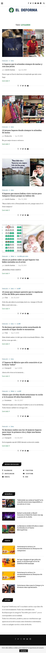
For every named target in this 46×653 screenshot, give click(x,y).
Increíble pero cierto (22, 256)
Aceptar (23, 651)
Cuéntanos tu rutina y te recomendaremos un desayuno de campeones (29, 548)
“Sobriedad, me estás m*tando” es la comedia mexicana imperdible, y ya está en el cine (30, 502)
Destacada (5, 60)
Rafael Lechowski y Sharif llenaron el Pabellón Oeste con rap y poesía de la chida (30, 515)
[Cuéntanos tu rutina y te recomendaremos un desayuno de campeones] (8, 550)
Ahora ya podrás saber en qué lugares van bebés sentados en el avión (20, 261)
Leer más (5, 81)
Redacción (8, 136)
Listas (12, 60)
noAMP (19, 288)
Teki (6, 298)
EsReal (12, 256)
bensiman (8, 400)
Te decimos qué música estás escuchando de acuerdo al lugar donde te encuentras (21, 328)
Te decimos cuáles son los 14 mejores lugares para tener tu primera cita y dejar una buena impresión (22, 432)
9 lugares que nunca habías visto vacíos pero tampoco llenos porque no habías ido (22, 194)
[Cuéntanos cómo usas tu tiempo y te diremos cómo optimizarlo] (8, 588)
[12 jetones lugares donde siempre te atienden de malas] (23, 109)
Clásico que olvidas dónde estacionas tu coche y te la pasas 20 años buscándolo (22, 395)
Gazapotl (8, 368)
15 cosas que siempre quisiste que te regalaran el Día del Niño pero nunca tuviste (22, 293)
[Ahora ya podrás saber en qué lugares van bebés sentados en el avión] (23, 238)
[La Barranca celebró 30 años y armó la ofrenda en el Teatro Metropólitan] (8, 529)
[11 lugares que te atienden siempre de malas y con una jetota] (23, 43)
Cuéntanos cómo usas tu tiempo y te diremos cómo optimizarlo (30, 586)
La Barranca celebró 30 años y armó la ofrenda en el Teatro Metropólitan (30, 528)
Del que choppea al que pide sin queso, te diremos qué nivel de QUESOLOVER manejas (29, 561)
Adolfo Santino (10, 70)
